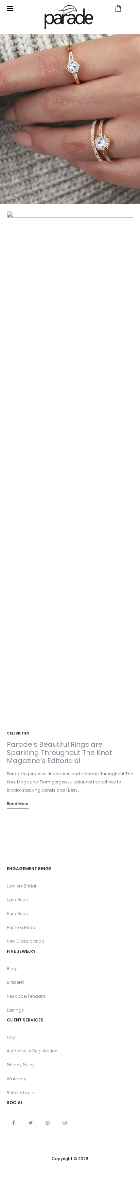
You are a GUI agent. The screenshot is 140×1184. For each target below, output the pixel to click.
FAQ (11, 1037)
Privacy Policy (21, 1065)
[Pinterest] (47, 1122)
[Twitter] (30, 1122)
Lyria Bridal (18, 899)
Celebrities (18, 733)
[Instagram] (64, 1122)
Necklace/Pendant (26, 996)
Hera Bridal (18, 913)
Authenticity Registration (32, 1051)
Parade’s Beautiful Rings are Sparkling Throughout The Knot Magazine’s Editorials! (59, 752)
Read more (18, 804)
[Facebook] (13, 1122)
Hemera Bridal (21, 927)
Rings (13, 968)
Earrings (15, 1010)
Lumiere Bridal (21, 886)
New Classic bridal (26, 941)
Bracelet (15, 982)
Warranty (16, 1079)
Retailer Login (20, 1093)
